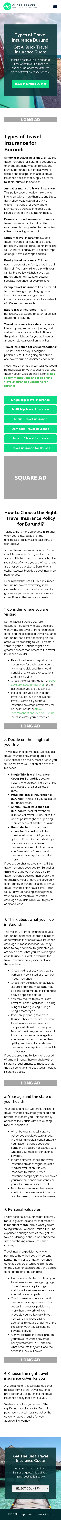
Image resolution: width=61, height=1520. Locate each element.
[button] (55, 6)
